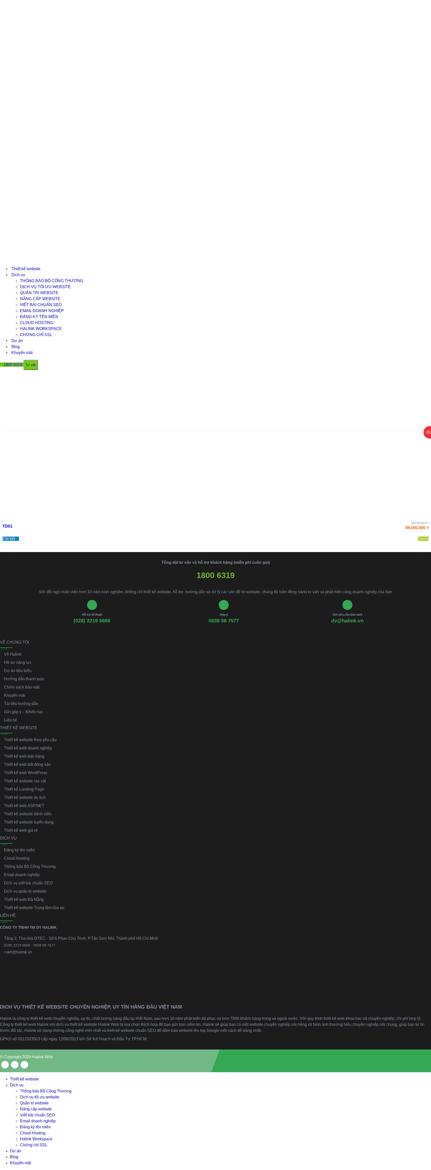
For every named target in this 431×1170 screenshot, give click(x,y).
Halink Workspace (41, 329)
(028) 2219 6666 (92, 620)
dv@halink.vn (347, 620)
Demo (423, 539)
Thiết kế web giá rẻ (21, 830)
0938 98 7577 (224, 620)
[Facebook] (5, 1064)
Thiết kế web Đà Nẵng (24, 899)
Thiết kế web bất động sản (27, 764)
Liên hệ (10, 720)
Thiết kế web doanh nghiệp (28, 748)
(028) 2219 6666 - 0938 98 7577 (29, 945)
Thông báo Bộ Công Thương (51, 281)
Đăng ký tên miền (39, 317)
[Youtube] (14, 1064)
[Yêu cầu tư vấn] (423, 1109)
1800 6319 (216, 575)
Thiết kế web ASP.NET (24, 806)
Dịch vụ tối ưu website (45, 287)
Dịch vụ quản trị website (25, 891)
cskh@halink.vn (18, 952)
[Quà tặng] (3, 377)
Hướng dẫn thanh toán (24, 679)
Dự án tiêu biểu (17, 671)
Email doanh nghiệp (42, 311)
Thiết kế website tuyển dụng (29, 822)
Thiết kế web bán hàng (24, 756)
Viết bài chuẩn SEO (41, 305)
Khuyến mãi (22, 353)
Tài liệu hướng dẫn (21, 704)
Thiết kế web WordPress (25, 773)
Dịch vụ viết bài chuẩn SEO (28, 883)
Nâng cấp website (40, 299)
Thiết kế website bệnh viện (27, 814)
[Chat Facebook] (423, 1131)
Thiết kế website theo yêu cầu (30, 740)
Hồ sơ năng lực (18, 662)
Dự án (17, 341)
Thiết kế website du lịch (25, 797)
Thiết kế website (25, 269)
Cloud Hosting (36, 323)
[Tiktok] (24, 1064)
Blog (15, 347)
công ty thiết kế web (34, 1018)
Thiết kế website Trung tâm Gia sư (34, 908)
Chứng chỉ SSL (36, 335)
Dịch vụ (18, 275)
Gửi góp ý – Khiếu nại (23, 712)
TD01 (7, 526)
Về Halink (12, 654)
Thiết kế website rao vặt (25, 781)
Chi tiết (9, 539)
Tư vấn (30, 365)
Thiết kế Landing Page (24, 789)
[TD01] (215, 474)
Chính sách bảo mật (21, 687)
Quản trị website (39, 293)
